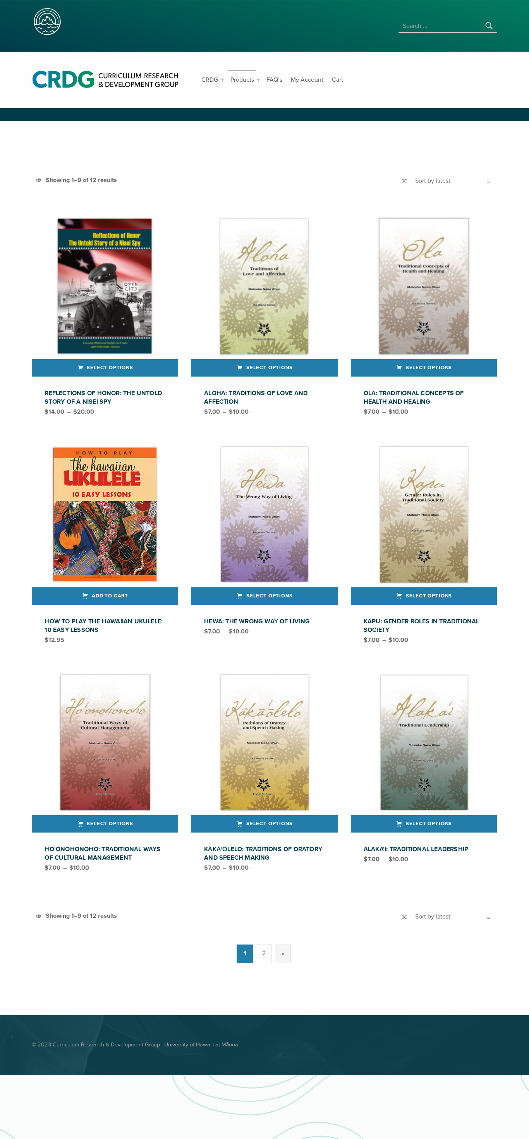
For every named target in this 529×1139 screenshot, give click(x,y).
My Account (307, 80)
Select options (110, 368)
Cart (337, 80)
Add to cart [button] (110, 596)
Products (242, 80)
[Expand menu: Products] (258, 80)
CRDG (209, 80)
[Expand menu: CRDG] (222, 80)
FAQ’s (274, 80)
